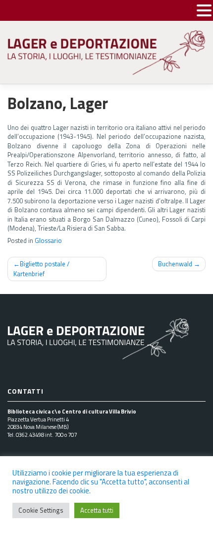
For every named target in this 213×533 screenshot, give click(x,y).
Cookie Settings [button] (40, 510)
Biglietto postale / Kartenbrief (41, 269)
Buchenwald (175, 264)
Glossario (48, 240)
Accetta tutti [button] (96, 510)
